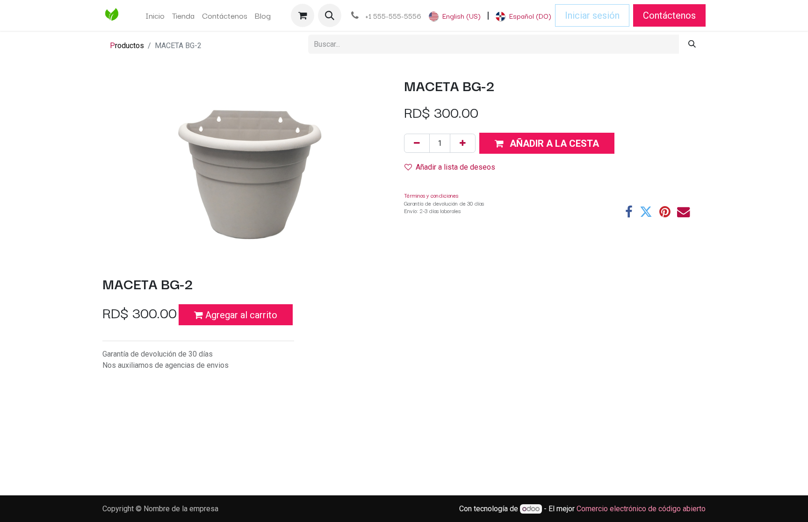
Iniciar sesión (592, 15)
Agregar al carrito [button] (240, 315)
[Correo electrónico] (683, 212)
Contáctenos (669, 15)
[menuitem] (155, 15)
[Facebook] (629, 212)
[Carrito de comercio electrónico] (302, 15)
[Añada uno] (463, 143)
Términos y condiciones (431, 195)
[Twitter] (646, 212)
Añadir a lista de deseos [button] (455, 167)
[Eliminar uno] (417, 143)
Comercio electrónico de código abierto (641, 508)
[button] (329, 15)
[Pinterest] (664, 212)
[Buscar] (692, 44)
